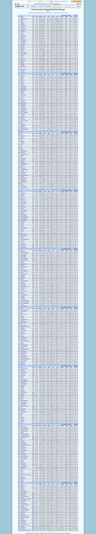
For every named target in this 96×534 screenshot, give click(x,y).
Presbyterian (23, 353)
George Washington (25, 349)
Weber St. (23, 417)
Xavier (22, 81)
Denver (22, 279)
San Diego (23, 135)
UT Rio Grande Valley (25, 359)
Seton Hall (23, 66)
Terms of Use (49, 533)
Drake (22, 389)
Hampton (22, 343)
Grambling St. (23, 521)
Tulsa (22, 148)
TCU (21, 68)
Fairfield (22, 506)
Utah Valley (23, 269)
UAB (21, 423)
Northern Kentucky (25, 286)
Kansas (22, 17)
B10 (33, 26)
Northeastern (23, 128)
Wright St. (23, 195)
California (23, 123)
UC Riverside (23, 404)
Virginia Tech (23, 87)
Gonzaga (22, 115)
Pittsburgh (23, 99)
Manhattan (23, 488)
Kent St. (22, 212)
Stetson (22, 418)
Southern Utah (24, 392)
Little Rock (23, 243)
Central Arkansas (24, 457)
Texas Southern (24, 503)
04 (31, 12)
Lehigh (22, 397)
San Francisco (23, 254)
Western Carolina (24, 121)
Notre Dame (23, 95)
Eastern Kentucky (24, 271)
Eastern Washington (25, 340)
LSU (21, 58)
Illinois (22, 51)
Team (22, 16)
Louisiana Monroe (24, 309)
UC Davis (22, 332)
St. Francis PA (23, 454)
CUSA (33, 258)
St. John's (23, 116)
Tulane (22, 138)
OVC (33, 207)
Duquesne (23, 420)
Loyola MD (23, 285)
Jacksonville (23, 382)
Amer (33, 111)
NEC (33, 400)
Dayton (22, 237)
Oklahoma (23, 31)
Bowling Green (24, 182)
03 (30, 12)
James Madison (24, 215)
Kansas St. (23, 59)
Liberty (22, 373)
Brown (22, 378)
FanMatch (33, 6)
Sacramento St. (24, 426)
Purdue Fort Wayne (25, 252)
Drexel (22, 223)
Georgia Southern (24, 164)
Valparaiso (23, 410)
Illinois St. (23, 336)
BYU (21, 140)
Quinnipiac (23, 514)
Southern (22, 497)
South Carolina (24, 52)
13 (46, 12)
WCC (33, 115)
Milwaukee (23, 276)
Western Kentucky (24, 259)
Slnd (33, 429)
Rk (19, 16)
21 (59, 12)
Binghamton (23, 467)
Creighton (23, 76)
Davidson (22, 222)
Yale (21, 342)
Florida (22, 24)
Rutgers (22, 62)
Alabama (22, 49)
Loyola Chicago (24, 379)
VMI (21, 145)
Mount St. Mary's (24, 400)
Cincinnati (23, 111)
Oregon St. (23, 162)
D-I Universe (40, 6)
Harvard (22, 171)
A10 (33, 189)
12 (44, 12)
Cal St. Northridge (24, 428)
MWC (33, 176)
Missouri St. (23, 354)
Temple (22, 126)
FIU (21, 414)
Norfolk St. (23, 523)
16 (51, 12)
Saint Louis (23, 233)
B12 (33, 17)
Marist (22, 481)
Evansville (23, 329)
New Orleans (23, 463)
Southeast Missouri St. (25, 326)
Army (22, 315)
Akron (22, 166)
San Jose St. (23, 283)
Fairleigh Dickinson (25, 504)
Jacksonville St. (24, 403)
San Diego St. (23, 179)
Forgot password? (64, 1)
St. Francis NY (23, 459)
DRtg (49, 16)
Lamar (22, 471)
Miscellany (48, 6)
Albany (22, 489)
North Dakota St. (24, 216)
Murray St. (23, 339)
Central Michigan (24, 280)
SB (33, 164)
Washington (23, 105)
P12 (33, 97)
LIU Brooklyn (23, 500)
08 (38, 12)
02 (28, 12)
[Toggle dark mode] (77, 3)
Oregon (22, 101)
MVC (33, 329)
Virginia (22, 63)
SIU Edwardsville (24, 368)
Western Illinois (24, 228)
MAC (33, 112)
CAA (33, 128)
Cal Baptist (23, 385)
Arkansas (22, 91)
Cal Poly (22, 421)
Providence (23, 85)
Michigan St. (23, 26)
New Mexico (23, 244)
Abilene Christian (24, 492)
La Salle (22, 289)
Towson (22, 272)
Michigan (22, 65)
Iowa (22, 77)
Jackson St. (23, 511)
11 (43, 12)
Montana (22, 393)
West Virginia (23, 54)
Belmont (22, 282)
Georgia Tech (23, 102)
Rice (21, 439)
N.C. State (23, 119)
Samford (22, 225)
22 (60, 12)
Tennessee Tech (24, 235)
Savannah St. (23, 527)
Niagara (22, 519)
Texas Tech (23, 42)
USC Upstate (23, 287)
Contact (79, 6)
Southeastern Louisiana (25, 474)
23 (62, 12)
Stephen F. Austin (24, 429)
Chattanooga (23, 172)
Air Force (23, 350)
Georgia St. (23, 192)
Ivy (33, 171)
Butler (22, 84)
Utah (21, 134)
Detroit (22, 185)
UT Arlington (23, 201)
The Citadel (23, 165)
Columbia (23, 328)
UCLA (22, 98)
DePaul (22, 155)
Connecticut (23, 158)
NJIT (21, 416)
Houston (22, 149)
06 (35, 12)
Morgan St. (23, 528)
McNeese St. (23, 446)
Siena (22, 476)
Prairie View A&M (24, 516)
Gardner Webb (23, 322)
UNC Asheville (23, 186)
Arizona (22, 97)
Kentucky (22, 23)
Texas (22, 33)
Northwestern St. (24, 466)
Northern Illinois (24, 218)
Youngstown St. (24, 264)
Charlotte (23, 396)
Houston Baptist (24, 450)
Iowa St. (22, 56)
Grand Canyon (23, 255)
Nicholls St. (23, 449)
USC (21, 156)
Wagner (22, 432)
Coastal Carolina (24, 187)
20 (57, 12)
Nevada (22, 176)
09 (40, 12)
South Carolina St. (24, 509)
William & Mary (24, 151)
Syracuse (22, 83)
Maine (22, 413)
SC (33, 121)
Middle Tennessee (24, 258)
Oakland (22, 208)
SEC (33, 20)
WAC (33, 168)
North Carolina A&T (25, 524)
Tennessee (23, 48)
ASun (33, 219)
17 (52, 12)
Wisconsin (23, 35)
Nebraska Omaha (24, 273)
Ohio (21, 122)
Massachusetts (24, 356)
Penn (22, 292)
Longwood (23, 361)
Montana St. (23, 409)
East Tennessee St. (24, 175)
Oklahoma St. (23, 28)
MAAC (33, 375)
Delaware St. (23, 520)
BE (33, 66)
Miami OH (23, 152)
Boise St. (22, 265)
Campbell (22, 296)
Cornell (22, 262)
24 (64, 12)
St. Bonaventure (24, 306)
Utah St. (22, 229)
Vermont (22, 469)
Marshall (22, 347)
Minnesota (23, 37)
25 (65, 12)
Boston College (24, 109)
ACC (33, 19)
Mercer (22, 130)
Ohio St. (22, 27)
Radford (22, 230)
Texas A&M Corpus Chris (26, 445)
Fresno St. (23, 299)
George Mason (24, 402)
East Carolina (23, 290)
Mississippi (23, 69)
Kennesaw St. (23, 246)
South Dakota (23, 257)
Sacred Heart (23, 478)
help (48, 11)
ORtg (44, 16)
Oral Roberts (23, 159)
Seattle (22, 395)
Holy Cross (23, 321)
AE (33, 413)
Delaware (23, 297)
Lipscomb (23, 275)
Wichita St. (23, 113)
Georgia (22, 70)
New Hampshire (24, 431)
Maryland (23, 41)
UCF (21, 147)
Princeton (23, 240)
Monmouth (23, 375)
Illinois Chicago (24, 211)
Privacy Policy (55, 533)
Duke (22, 21)
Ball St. (22, 199)
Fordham (22, 452)
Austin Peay (23, 314)
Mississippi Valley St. (25, 496)
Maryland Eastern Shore (26, 499)
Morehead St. (23, 207)
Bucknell (22, 316)
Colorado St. (23, 221)
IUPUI (22, 268)
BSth (33, 186)
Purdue (22, 34)
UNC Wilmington (24, 169)
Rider (22, 470)
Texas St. (22, 304)
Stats (28, 6)
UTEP (22, 407)
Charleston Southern (25, 302)
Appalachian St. (24, 178)
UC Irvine (22, 371)
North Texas (23, 453)
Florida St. (23, 44)
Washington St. (24, 180)
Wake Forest (23, 90)
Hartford (22, 440)
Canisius (22, 460)
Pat (33, 285)
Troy (21, 232)
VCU (21, 189)
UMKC (22, 197)
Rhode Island (23, 330)
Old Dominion (23, 372)
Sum (33, 159)
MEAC (33, 493)
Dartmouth (23, 363)
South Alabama (24, 352)
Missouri (22, 45)
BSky (33, 340)
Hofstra (22, 388)
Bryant (22, 480)
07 (36, 12)
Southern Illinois (24, 345)
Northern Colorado (25, 436)
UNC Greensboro (24, 154)
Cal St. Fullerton (24, 295)
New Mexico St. (24, 357)
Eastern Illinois (24, 360)
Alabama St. (23, 495)
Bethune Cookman (24, 517)
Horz (33, 173)
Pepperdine (23, 251)
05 (33, 12)
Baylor (22, 78)
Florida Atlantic (24, 346)
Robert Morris (24, 447)
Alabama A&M (23, 507)
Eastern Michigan (24, 112)
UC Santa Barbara (24, 433)
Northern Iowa (24, 338)
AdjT (53, 16)
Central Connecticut (25, 435)
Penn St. (22, 38)
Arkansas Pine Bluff (25, 510)
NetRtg (40, 16)
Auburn (22, 20)
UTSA (22, 323)
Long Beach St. (24, 247)
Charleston (23, 204)
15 (49, 12)
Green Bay (23, 173)
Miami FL (23, 94)
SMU (22, 183)
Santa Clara (23, 236)
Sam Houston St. (24, 456)
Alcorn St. (23, 513)
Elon (21, 242)
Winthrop (22, 318)
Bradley (22, 369)
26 (67, 12)
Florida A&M (23, 493)
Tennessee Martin (24, 319)
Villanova (22, 80)
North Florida (23, 266)
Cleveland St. (23, 198)
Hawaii (22, 461)
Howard (22, 526)
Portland (22, 293)
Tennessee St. (23, 333)
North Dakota (23, 202)
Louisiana (23, 226)
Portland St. (23, 438)
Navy (22, 312)
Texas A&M (23, 72)
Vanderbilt (23, 61)
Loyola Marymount (25, 239)
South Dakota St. (24, 383)
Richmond (23, 442)
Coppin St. (23, 502)
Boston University (24, 380)
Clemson (22, 92)
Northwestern (23, 88)
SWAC (33, 495)
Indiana (22, 55)
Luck (57, 16)
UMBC (22, 486)
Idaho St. (22, 376)
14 (48, 12)
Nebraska (23, 47)
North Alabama (24, 219)
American (23, 477)
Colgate (22, 386)
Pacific (22, 144)
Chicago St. (23, 168)
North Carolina (24, 19)
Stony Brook (23, 485)
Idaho (22, 399)
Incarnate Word (24, 443)
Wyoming (22, 261)
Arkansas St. (23, 214)
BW (33, 247)
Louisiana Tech (24, 411)
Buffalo (22, 161)
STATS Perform (67, 533)
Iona (21, 473)
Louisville (23, 30)
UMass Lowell (23, 490)
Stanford (22, 118)
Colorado (23, 142)
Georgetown (23, 104)
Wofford (22, 137)
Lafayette (23, 390)
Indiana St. (23, 364)
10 (41, 12)
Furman (22, 194)
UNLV (22, 335)
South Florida (23, 209)
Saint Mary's (23, 125)
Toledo (22, 205)
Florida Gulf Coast (24, 300)
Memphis (22, 141)
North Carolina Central (25, 530)
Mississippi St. (24, 40)
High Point (23, 278)
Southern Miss (24, 311)
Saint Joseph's (23, 325)
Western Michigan (24, 129)
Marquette (23, 106)
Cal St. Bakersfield (24, 303)
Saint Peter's (23, 464)
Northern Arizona (24, 406)
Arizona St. (23, 108)
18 (54, 12)
